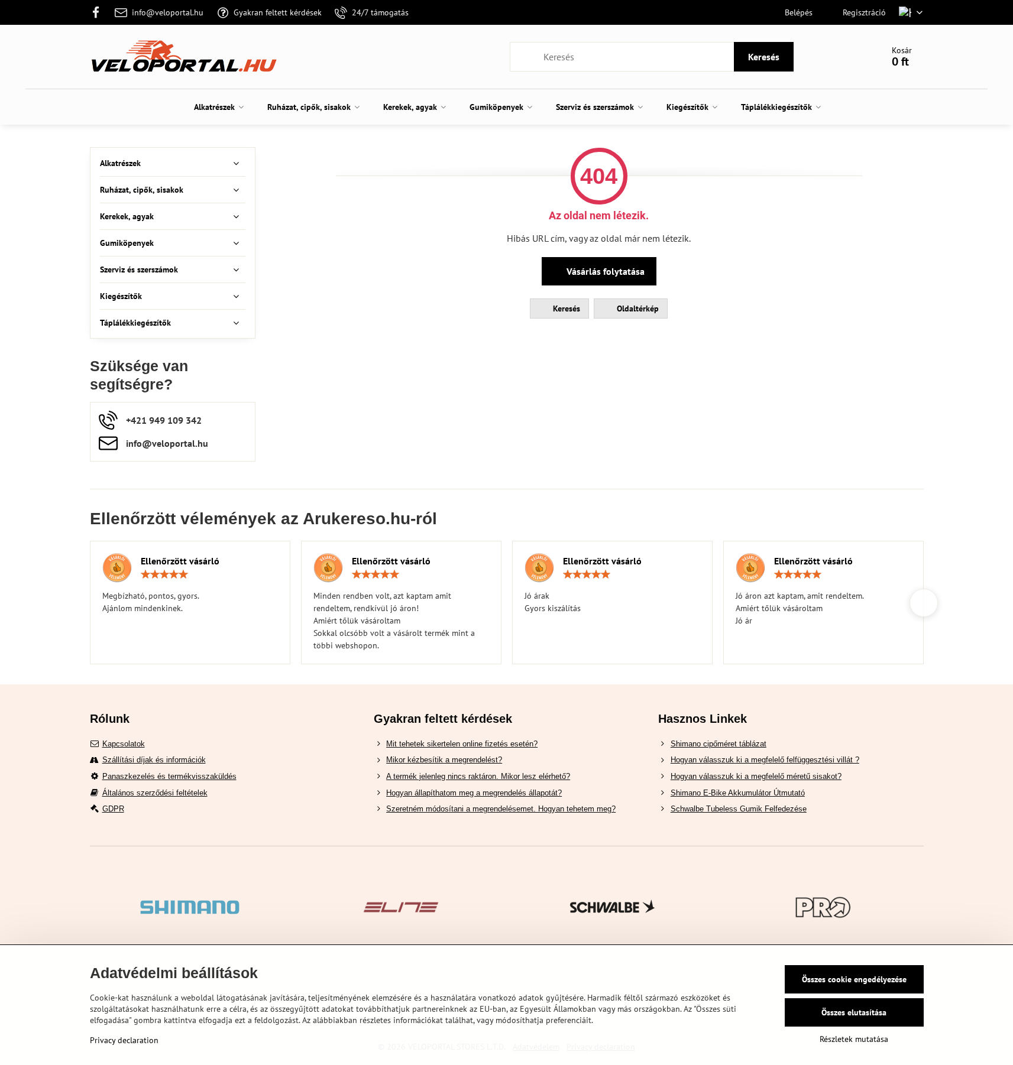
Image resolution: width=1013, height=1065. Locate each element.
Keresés (763, 57)
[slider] (164, 574)
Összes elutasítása (853, 1012)
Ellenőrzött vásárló (180, 561)
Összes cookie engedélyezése (854, 979)
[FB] (99, 12)
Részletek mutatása (854, 1039)
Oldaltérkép (636, 308)
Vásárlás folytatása (604, 271)
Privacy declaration (124, 1040)
